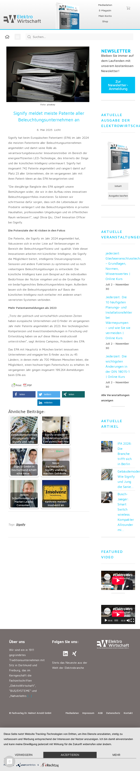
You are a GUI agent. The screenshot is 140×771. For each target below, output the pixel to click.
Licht (57, 129)
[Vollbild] (132, 620)
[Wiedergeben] (106, 620)
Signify (20, 524)
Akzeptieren (70, 755)
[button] (18, 37)
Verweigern (23, 755)
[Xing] (74, 653)
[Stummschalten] (128, 620)
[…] (29, 695)
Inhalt (118, 186)
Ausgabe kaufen (118, 195)
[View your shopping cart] (128, 8)
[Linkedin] (65, 653)
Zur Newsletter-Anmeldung (118, 85)
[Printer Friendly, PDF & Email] (21, 385)
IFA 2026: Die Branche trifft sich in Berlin (125, 454)
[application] (118, 614)
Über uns (17, 642)
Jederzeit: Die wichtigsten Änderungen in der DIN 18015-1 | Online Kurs (118, 366)
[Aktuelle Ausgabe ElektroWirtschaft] (118, 159)
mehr (116, 755)
